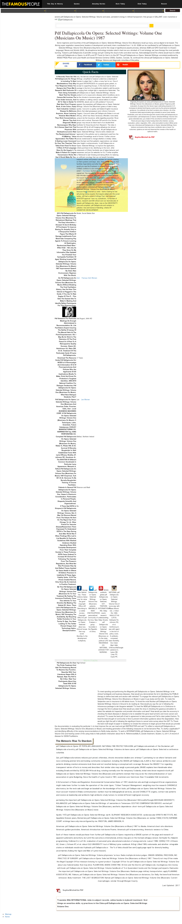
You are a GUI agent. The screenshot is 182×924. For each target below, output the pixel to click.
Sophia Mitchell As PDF (145, 137)
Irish (78, 278)
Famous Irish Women (89, 278)
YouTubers (86, 171)
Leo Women (85, 399)
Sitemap (8, 914)
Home (7, 916)
